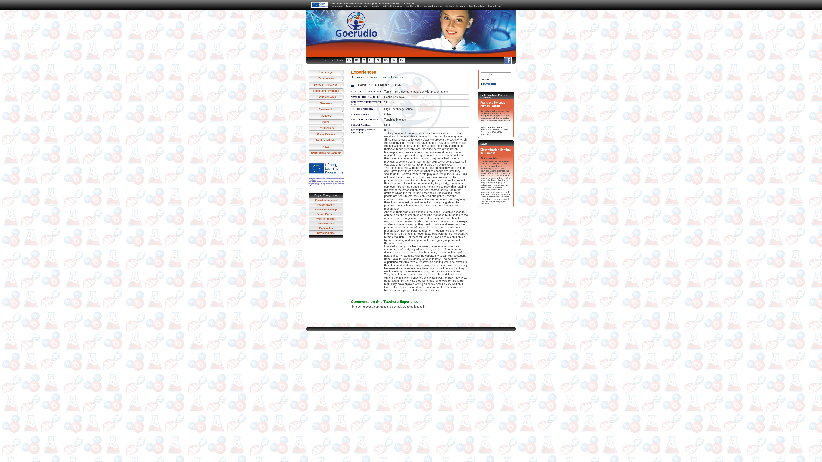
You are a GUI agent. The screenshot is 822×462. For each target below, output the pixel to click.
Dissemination (326, 223)
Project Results (326, 204)
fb (507, 60)
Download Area (326, 233)
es (357, 60)
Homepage (326, 72)
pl (378, 60)
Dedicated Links (326, 140)
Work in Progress (326, 219)
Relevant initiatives (326, 84)
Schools (326, 115)
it (364, 60)
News (326, 146)
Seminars (326, 103)
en (402, 60)
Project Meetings (326, 214)
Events (326, 121)
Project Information (326, 200)
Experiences (326, 78)
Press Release (326, 134)
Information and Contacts (326, 152)
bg (349, 60)
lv (370, 60)
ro (386, 60)
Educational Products (326, 90)
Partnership (326, 109)
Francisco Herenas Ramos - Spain (492, 104)
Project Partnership (326, 209)
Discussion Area (326, 97)
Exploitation (326, 228)
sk (394, 60)
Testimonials (326, 128)
